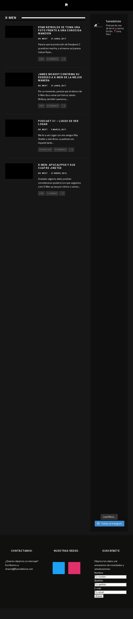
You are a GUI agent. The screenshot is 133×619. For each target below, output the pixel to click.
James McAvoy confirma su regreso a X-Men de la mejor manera (60, 77)
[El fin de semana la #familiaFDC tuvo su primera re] (117, 410)
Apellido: (98, 580)
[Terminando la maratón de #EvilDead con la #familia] (101, 390)
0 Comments (52, 59)
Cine (41, 59)
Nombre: (98, 572)
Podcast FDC (45, 149)
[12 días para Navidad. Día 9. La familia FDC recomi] (117, 484)
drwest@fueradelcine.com (19, 569)
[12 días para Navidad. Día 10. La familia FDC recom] (101, 486)
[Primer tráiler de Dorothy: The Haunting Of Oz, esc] (101, 105)
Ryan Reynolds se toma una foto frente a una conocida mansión (59, 30)
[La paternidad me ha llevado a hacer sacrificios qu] (117, 200)
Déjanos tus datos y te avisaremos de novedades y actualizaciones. (109, 565)
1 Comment (52, 193)
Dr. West (43, 39)
